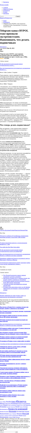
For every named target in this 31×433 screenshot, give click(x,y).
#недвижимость (4, 409)
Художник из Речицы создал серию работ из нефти (15, 341)
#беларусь (21, 401)
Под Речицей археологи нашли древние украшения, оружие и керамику (14, 276)
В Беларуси (6, 10)
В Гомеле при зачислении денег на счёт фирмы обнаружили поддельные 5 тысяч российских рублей (16, 288)
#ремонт (14, 413)
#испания (8, 406)
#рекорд (10, 413)
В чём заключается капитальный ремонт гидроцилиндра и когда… (11, 64)
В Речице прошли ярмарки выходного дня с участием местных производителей (13, 355)
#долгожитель (13, 405)
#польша (12, 411)
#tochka (8, 401)
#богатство (8, 403)
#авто (13, 401)
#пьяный (27, 411)
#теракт (24, 415)
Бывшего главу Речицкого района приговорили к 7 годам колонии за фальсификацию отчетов (15, 377)
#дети (9, 405)
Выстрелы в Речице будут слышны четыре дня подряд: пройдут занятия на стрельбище (16, 279)
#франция (18, 417)
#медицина (25, 406)
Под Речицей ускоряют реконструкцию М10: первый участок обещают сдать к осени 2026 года (15, 333)
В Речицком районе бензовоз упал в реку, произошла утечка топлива (12, 395)
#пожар (2, 411)
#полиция (6, 411)
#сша (20, 415)
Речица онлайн (4, 4)
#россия (25, 413)
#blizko (4, 401)
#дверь (1, 405)
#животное (28, 405)
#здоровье (3, 406)
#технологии (4, 417)
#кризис (21, 406)
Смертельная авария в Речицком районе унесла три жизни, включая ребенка (14, 372)
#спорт (10, 415)
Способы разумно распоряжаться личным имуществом (15, 344)
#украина (10, 417)
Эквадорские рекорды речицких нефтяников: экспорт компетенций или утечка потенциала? (14, 368)
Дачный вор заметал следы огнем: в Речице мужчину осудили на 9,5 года (13, 347)
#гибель (20, 403)
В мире (5, 12)
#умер (13, 417)
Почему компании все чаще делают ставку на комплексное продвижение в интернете (13, 296)
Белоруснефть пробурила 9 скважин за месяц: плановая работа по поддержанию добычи (13, 351)
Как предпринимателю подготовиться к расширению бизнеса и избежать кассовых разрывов (15, 324)
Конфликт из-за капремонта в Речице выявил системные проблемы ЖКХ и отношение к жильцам (13, 386)
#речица (19, 413)
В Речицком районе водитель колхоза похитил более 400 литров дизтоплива (16, 281)
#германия (14, 403)
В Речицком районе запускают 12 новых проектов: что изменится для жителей (15, 329)
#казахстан (13, 406)
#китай (17, 406)
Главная (5, 7)
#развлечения (4, 413)
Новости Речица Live (6, 18)
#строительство (15, 415)
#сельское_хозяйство (4, 415)
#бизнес (2, 403)
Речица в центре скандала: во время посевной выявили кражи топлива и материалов (14, 337)
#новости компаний (17, 409)
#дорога (18, 405)
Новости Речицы (8, 9)
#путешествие (20, 411)
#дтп (21, 405)
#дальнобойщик (26, 403)
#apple (1, 401)
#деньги (5, 405)
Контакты (6, 2)
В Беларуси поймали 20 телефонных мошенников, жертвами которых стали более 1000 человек (14, 236)
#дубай (23, 405)
